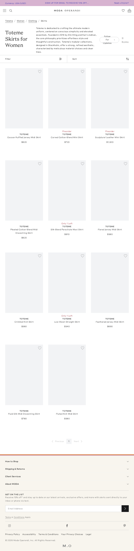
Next (76, 441)
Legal (88, 534)
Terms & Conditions (48, 534)
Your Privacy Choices (72, 534)
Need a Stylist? (121, 3)
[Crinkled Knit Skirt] (24, 282)
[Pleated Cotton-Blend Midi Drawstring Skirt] (24, 190)
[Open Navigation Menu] (5, 11)
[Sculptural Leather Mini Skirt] (110, 98)
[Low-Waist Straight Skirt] (67, 282)
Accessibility (29, 534)
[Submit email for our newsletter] (125, 508)
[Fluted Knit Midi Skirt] (67, 375)
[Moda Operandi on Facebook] (67, 525)
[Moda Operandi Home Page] (67, 10)
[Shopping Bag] (129, 11)
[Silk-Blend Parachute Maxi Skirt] (67, 190)
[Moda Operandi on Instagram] (9, 525)
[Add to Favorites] (40, 71)
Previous (59, 441)
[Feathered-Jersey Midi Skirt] (110, 282)
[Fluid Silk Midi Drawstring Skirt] (24, 375)
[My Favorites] (123, 10)
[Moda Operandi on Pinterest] (124, 525)
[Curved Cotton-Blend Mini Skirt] (67, 98)
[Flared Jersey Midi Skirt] (110, 190)
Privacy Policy (12, 534)
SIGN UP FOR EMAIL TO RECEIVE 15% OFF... (67, 3)
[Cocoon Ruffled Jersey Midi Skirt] (24, 98)
